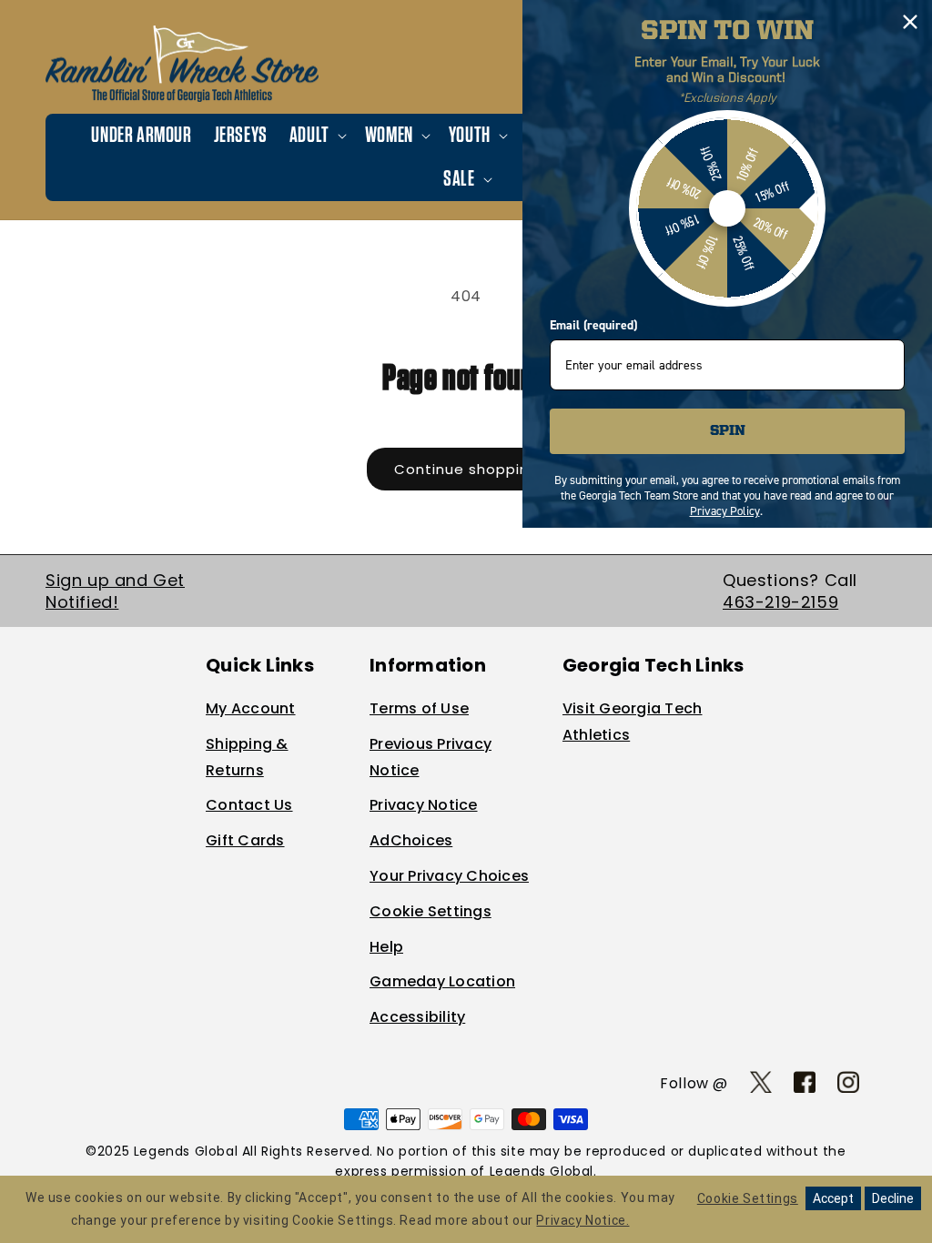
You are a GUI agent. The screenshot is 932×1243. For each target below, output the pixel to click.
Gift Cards (245, 840)
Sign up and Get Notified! (115, 590)
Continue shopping (466, 469)
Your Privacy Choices (449, 875)
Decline (893, 1198)
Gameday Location (442, 981)
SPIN (727, 431)
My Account (251, 708)
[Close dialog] (910, 21)
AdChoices (411, 840)
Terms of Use (419, 708)
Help (386, 946)
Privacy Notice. (582, 1220)
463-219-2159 (780, 602)
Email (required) (593, 325)
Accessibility (417, 1016)
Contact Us (249, 804)
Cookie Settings (430, 911)
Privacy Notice (424, 804)
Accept (833, 1198)
